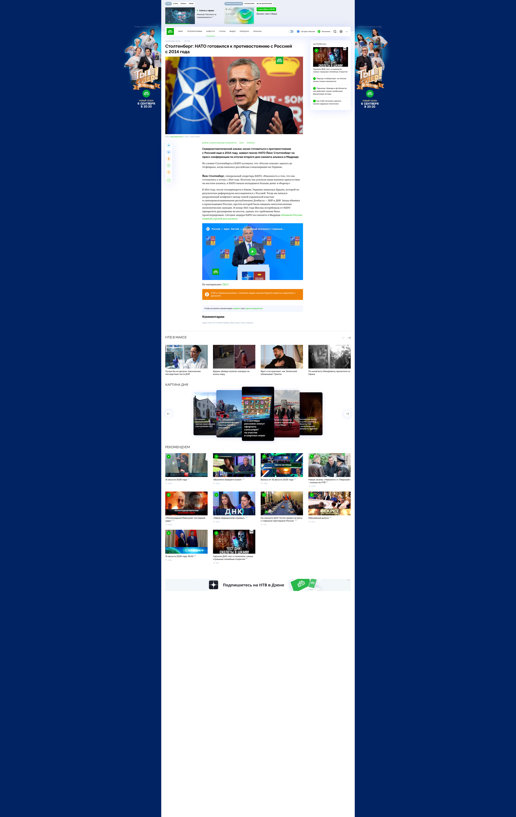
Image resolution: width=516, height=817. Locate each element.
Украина (251, 143)
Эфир (180, 31)
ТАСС (225, 284)
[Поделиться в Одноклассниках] (169, 159)
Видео (233, 31)
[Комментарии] (169, 180)
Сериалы (257, 31)
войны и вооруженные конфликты (219, 143)
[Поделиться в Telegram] (169, 145)
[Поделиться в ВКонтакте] (169, 152)
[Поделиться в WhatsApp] (169, 165)
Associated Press (176, 137)
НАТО (241, 143)
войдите (237, 308)
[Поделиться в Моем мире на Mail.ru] (169, 172)
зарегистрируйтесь (254, 308)
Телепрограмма (194, 31)
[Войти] (341, 31)
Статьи (222, 31)
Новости (210, 31)
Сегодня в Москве (308, 31)
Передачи (244, 31)
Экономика (326, 31)
